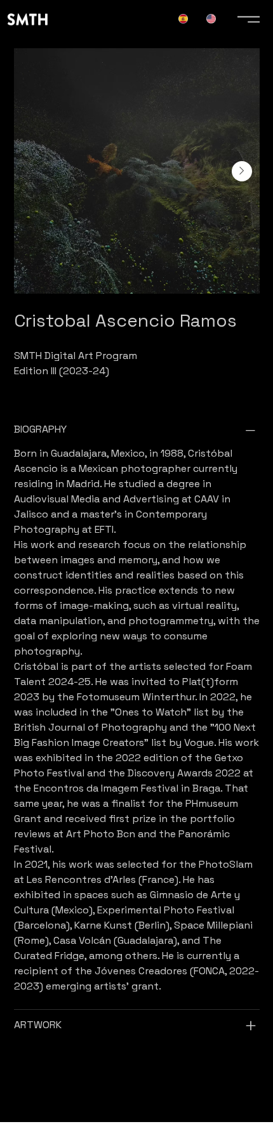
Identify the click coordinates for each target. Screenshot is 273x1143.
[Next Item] (242, 171)
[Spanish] (183, 18)
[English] (211, 18)
